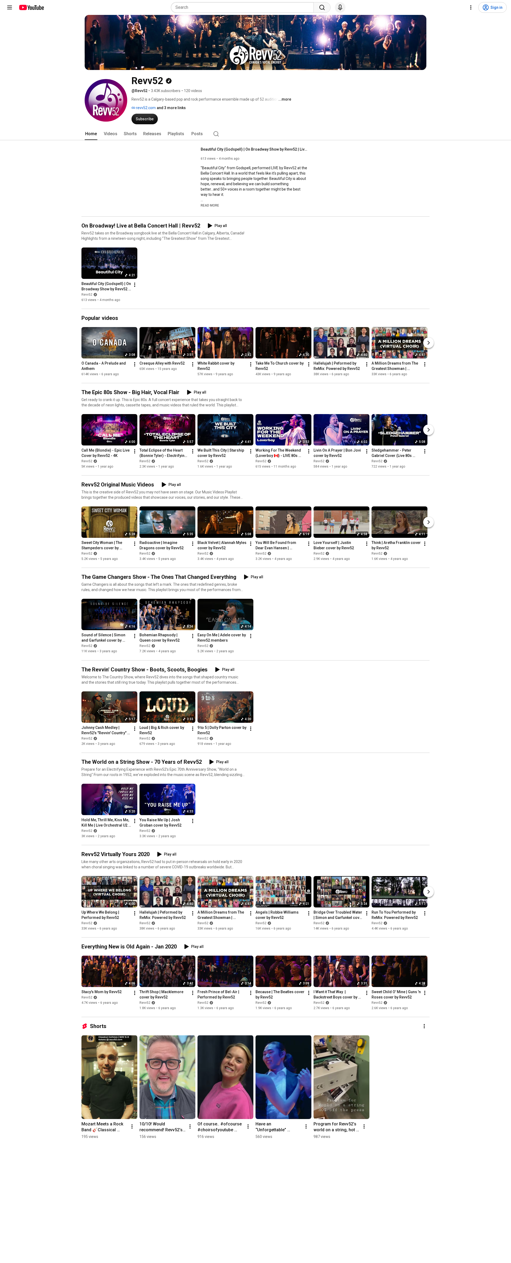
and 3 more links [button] (171, 108)
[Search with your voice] (340, 7)
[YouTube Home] (31, 7)
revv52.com (145, 108)
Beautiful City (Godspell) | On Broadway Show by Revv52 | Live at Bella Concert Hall (254, 149)
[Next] (428, 342)
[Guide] (9, 7)
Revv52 (86, 294)
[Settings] (471, 7)
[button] (210, 205)
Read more (210, 205)
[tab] (91, 133)
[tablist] (255, 133)
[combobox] (243, 7)
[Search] (322, 7)
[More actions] (134, 284)
